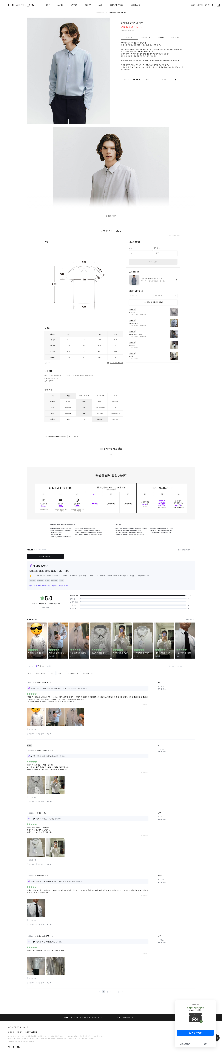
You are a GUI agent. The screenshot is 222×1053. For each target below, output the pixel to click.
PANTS (60, 5)
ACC (100, 5)
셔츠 (107, 12)
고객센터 (207, 5)
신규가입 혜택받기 (195, 1033)
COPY (133, 30)
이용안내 (11, 1032)
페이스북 (176, 80)
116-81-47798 (23, 1038)
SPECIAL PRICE (116, 5)
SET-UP (88, 5)
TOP (48, 5)
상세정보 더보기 (111, 216)
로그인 (193, 5)
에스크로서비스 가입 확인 (87, 1038)
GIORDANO (135, 5)
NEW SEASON (128, 1017)
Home (98, 12)
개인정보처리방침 (31, 1032)
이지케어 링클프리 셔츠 (118, 12)
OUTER (74, 5)
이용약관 (19, 1032)
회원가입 (200, 5)
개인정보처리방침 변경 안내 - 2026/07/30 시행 (87, 1017)
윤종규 (101, 1036)
